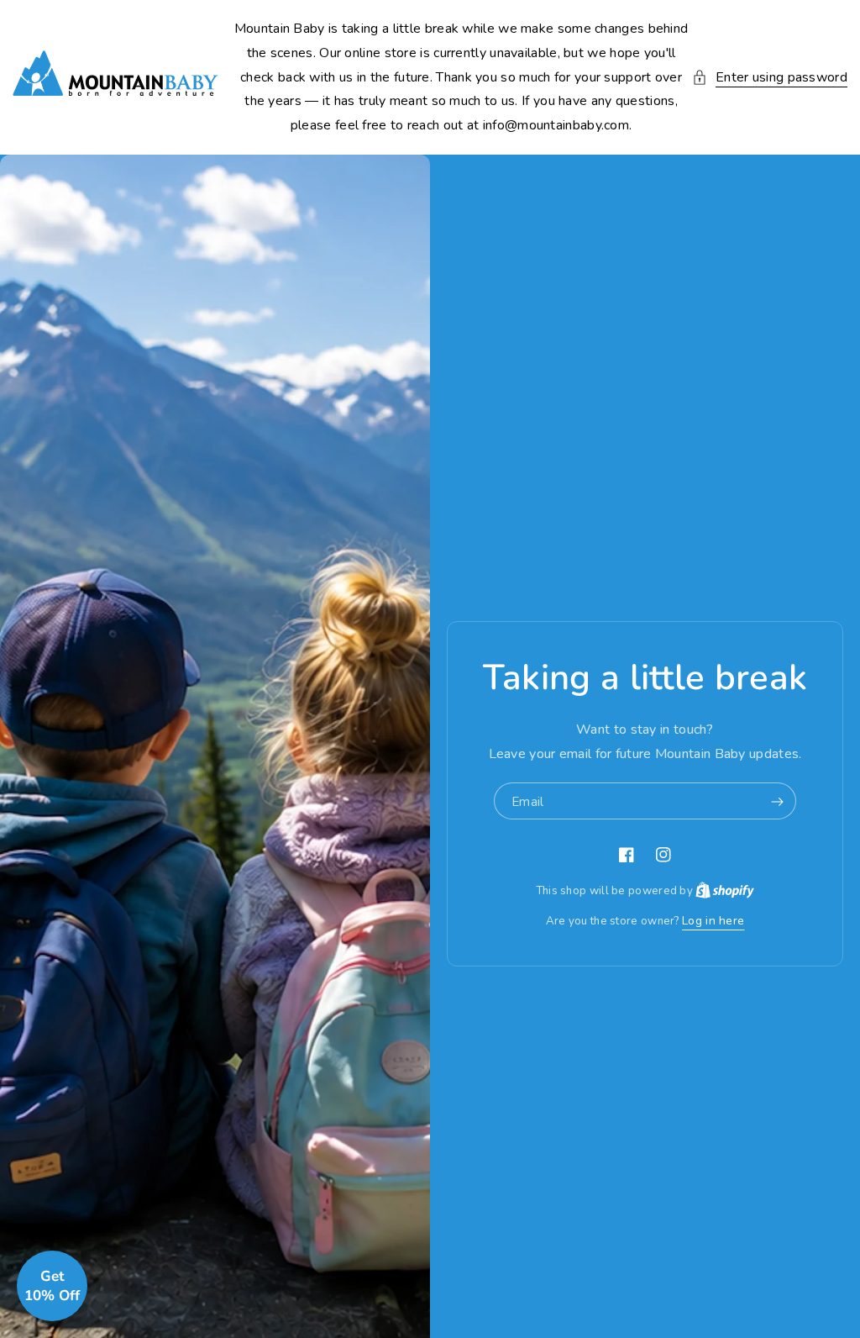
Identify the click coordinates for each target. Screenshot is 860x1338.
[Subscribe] (776, 801)
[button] (769, 78)
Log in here (713, 921)
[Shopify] (724, 890)
